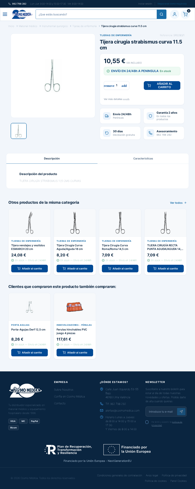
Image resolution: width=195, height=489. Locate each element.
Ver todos (176, 202)
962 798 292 (118, 403)
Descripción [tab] (52, 158)
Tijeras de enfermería (116, 35)
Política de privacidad (174, 475)
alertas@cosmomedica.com (122, 410)
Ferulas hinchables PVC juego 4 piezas (72, 331)
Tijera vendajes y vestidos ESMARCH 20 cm (28, 247)
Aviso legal (152, 475)
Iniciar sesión (145, 3)
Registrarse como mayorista (172, 3)
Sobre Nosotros (63, 389)
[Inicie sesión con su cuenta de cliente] (174, 14)
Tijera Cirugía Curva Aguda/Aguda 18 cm (70, 247)
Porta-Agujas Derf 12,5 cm (28, 329)
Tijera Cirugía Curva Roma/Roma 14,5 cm (115, 247)
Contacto (60, 403)
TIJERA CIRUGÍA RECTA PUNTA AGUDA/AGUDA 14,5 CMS (165, 247)
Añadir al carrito (164, 85)
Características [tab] (143, 158)
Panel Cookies (178, 480)
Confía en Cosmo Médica (69, 396)
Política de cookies (156, 480)
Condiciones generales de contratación (119, 475)
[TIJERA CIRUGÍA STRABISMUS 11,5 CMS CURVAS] (19, 131)
